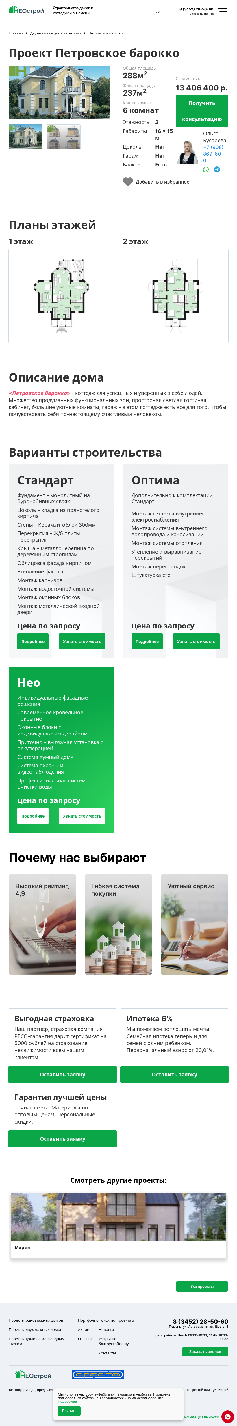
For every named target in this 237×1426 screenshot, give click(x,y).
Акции (83, 1329)
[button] (158, 11)
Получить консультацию (202, 110)
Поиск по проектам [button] (116, 1320)
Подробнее (33, 641)
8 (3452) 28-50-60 (196, 9)
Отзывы (85, 1338)
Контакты (107, 1353)
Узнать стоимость (82, 641)
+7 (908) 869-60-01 (213, 154)
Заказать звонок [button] (202, 13)
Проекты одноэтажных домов (36, 1320)
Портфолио (88, 1320)
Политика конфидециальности (189, 1417)
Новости (106, 1329)
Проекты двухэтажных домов (35, 1329)
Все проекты (202, 1286)
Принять (69, 1411)
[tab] (25, 136)
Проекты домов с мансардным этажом (37, 1341)
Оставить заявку (62, 1074)
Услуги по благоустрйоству (114, 1341)
